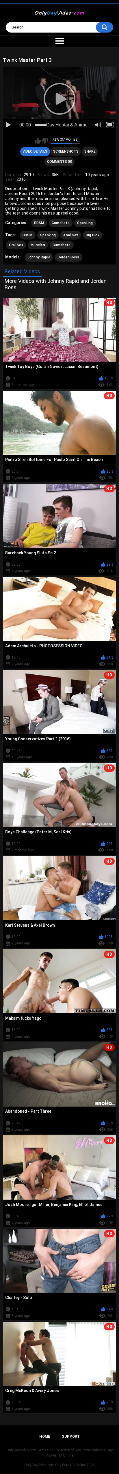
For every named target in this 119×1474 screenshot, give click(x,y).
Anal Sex (70, 235)
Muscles (38, 245)
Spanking (85, 223)
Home (44, 1436)
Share (90, 151)
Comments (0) (59, 162)
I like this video (38, 141)
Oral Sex (16, 245)
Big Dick (92, 235)
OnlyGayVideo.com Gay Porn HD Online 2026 (59, 1465)
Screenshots (66, 151)
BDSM (39, 223)
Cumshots (61, 223)
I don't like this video (45, 141)
